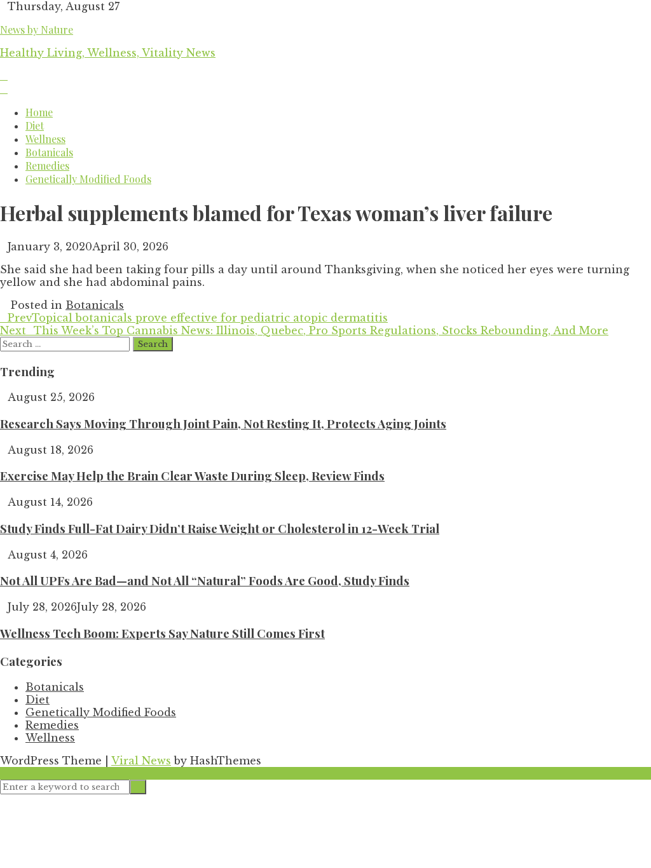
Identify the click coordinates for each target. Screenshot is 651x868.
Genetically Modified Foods (88, 179)
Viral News (141, 760)
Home (39, 112)
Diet (34, 125)
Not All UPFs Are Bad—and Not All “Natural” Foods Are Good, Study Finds (204, 580)
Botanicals (49, 152)
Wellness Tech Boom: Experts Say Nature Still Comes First (162, 633)
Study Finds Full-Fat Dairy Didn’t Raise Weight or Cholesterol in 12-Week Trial (219, 528)
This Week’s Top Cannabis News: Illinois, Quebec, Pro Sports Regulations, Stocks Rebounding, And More (304, 330)
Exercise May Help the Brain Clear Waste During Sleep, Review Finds (192, 476)
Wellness (45, 139)
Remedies (47, 165)
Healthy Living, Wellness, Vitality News (108, 52)
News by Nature (36, 29)
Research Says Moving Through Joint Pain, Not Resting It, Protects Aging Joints (223, 423)
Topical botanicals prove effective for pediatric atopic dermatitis (198, 317)
